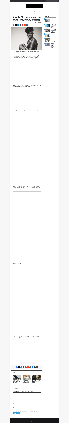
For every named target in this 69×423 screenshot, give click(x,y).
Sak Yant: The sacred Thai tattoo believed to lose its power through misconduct (53, 21)
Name (14, 403)
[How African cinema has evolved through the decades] (36, 377)
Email (14, 407)
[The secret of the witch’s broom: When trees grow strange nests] (47, 40)
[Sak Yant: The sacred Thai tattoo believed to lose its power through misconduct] (47, 20)
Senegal (32, 362)
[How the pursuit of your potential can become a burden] (47, 26)
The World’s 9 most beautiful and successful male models (17, 381)
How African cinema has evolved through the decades (36, 381)
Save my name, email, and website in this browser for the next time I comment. (25, 411)
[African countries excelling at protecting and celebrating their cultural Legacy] (27, 377)
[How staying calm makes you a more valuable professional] (47, 30)
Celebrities (22, 362)
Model (27, 362)
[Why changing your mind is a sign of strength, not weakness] (47, 35)
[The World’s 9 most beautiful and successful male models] (17, 377)
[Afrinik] (34, 6)
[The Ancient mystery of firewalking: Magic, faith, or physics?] (47, 44)
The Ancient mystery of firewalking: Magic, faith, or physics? (53, 45)
